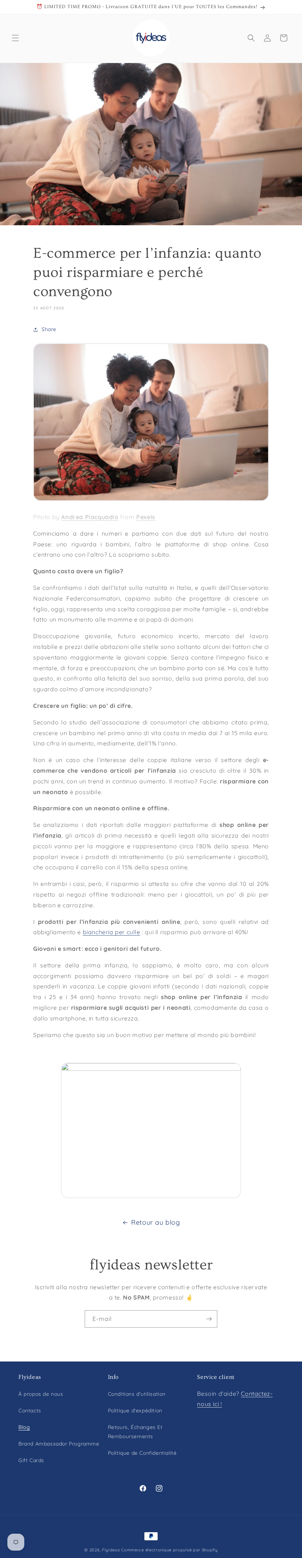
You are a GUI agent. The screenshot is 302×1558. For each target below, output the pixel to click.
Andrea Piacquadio (89, 517)
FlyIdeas (111, 1549)
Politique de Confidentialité (142, 1453)
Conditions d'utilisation (137, 1394)
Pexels (145, 517)
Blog (24, 1427)
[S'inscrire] (209, 1319)
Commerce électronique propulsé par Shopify (169, 1549)
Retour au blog (155, 1222)
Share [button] (49, 329)
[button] (15, 38)
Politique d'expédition (135, 1410)
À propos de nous (40, 1394)
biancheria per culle (111, 932)
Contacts (29, 1410)
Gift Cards (31, 1460)
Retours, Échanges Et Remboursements (135, 1432)
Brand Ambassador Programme (58, 1443)
